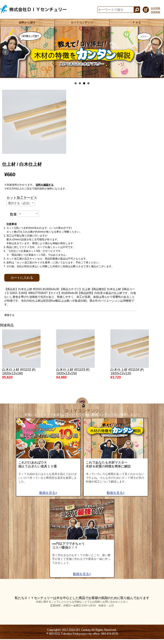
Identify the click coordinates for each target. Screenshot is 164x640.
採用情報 (155, 12)
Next (158, 52)
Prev (5, 52)
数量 (13, 214)
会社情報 (155, 8)
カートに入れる (22, 277)
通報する (9, 315)
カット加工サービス (21, 198)
